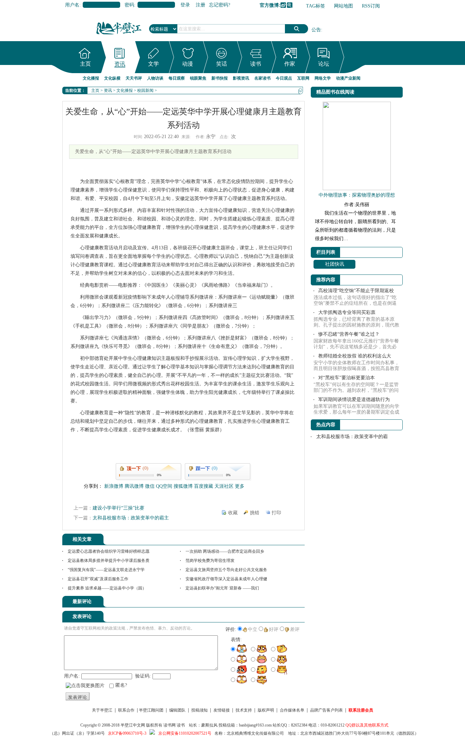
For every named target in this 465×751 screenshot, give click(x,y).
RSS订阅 (371, 6)
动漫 (187, 64)
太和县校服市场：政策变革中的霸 (352, 436)
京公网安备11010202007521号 (184, 733)
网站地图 (343, 6)
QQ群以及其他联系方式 (367, 725)
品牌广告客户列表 (326, 710)
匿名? (121, 685)
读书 (255, 64)
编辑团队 (177, 710)
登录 (185, 4)
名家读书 (262, 78)
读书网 (169, 725)
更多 (239, 486)
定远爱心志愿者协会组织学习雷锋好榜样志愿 (108, 551)
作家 (289, 64)
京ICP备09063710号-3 (127, 733)
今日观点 (284, 78)
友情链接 (221, 710)
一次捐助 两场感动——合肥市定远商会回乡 (225, 551)
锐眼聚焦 (198, 78)
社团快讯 (334, 264)
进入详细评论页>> (285, 602)
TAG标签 (315, 6)
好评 (273, 629)
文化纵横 (112, 78)
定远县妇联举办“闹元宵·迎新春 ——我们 (222, 588)
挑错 (254, 512)
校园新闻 (145, 90)
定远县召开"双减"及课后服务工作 (98, 579)
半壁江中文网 (133, 725)
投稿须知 (199, 710)
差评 (295, 629)
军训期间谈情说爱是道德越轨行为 (354, 399)
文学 (153, 64)
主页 (85, 64)
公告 (316, 29)
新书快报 (219, 78)
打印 (276, 512)
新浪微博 (283, 5)
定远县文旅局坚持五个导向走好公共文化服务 (226, 569)
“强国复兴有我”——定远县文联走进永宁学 (106, 569)
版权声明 (266, 710)
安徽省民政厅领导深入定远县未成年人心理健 (226, 579)
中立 (252, 629)
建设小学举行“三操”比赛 (118, 508)
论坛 (323, 64)
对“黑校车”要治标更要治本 (346, 377)
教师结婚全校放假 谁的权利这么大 (354, 355)
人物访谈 (155, 78)
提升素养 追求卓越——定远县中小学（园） (107, 588)
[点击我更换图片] (85, 686)
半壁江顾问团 (151, 710)
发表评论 (77, 697)
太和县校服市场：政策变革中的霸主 (131, 517)
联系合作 (126, 710)
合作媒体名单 (292, 710)
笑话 (221, 64)
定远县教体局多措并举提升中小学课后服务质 (108, 560)
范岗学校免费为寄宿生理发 (210, 560)
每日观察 (177, 78)
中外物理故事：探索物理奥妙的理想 (357, 195)
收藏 (233, 512)
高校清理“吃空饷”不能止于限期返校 (356, 290)
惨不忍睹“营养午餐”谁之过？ (349, 334)
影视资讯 (241, 78)
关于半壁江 (102, 710)
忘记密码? (219, 4)
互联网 (303, 78)
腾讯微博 (289, 5)
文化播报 (91, 78)
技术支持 (244, 710)
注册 (200, 4)
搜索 (296, 28)
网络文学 (323, 78)
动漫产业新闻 (348, 78)
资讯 (119, 64)
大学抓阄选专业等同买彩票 (346, 312)
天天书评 (134, 78)
